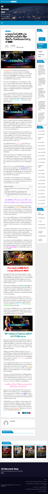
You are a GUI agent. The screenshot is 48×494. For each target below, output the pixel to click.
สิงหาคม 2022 (41, 177)
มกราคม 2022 (41, 200)
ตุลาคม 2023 (41, 142)
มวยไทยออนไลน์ (8, 31)
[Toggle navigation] (45, 23)
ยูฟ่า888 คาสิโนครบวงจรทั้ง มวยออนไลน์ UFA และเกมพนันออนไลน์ (17, 189)
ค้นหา (39, 30)
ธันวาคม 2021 (41, 203)
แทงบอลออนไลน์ (6, 446)
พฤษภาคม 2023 (42, 152)
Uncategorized (41, 217)
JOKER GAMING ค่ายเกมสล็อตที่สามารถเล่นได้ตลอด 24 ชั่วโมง (36, 484)
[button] (42, 22)
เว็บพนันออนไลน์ (42, 235)
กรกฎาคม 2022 (41, 180)
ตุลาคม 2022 (41, 170)
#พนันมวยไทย (21, 47)
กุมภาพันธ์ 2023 (41, 159)
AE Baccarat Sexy (5, 9)
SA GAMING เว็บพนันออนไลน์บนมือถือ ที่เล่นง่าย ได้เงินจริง (36, 489)
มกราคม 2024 (41, 131)
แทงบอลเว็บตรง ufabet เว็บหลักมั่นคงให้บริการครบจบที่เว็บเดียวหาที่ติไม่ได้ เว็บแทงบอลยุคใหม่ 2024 (42, 105)
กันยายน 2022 (41, 173)
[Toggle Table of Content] (29, 187)
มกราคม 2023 (41, 162)
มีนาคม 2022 (41, 193)
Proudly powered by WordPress (7, 484)
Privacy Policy (35, 487)
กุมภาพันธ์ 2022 (41, 197)
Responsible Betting (43, 487)
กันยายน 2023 (41, 145)
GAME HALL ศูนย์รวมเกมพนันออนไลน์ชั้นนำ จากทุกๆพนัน (36, 481)
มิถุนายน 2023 (41, 149)
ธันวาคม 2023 (41, 134)
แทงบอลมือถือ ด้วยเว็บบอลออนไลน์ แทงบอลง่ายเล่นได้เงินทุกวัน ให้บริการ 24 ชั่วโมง (41, 117)
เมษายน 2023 (41, 155)
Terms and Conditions (43, 491)
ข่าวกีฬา (40, 221)
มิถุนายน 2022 (41, 183)
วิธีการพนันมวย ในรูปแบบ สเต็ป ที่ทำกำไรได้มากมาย (16, 193)
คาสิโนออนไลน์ (41, 224)
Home (45, 479)
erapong (13, 45)
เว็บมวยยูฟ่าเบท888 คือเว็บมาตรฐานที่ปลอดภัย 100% (16, 191)
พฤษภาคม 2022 (42, 187)
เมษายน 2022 (41, 190)
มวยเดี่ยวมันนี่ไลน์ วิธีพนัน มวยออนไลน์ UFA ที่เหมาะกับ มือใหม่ (19, 195)
